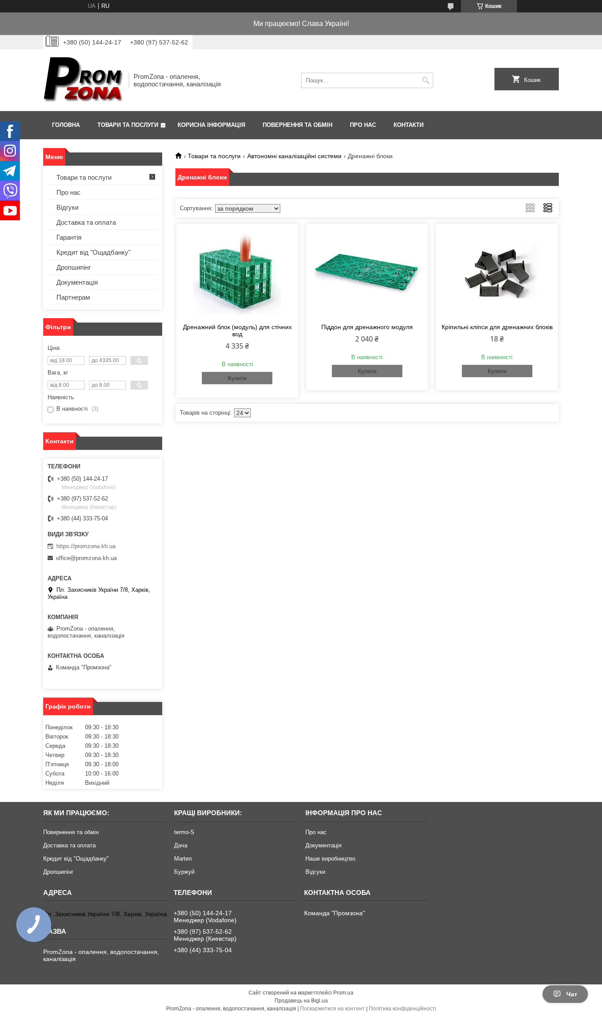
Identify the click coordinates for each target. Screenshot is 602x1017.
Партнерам (73, 297)
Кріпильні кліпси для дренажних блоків (497, 326)
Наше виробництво (330, 858)
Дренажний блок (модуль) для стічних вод (237, 330)
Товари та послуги (127, 125)
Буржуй (184, 872)
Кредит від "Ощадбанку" (93, 252)
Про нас (363, 125)
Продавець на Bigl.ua (301, 1001)
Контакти (409, 125)
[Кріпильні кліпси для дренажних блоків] (497, 272)
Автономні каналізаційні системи (294, 156)
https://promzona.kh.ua (85, 546)
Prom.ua (343, 993)
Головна (66, 125)
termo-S (184, 832)
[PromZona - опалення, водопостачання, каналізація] (83, 80)
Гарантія (69, 237)
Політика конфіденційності (402, 1009)
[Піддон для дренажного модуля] (367, 272)
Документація (77, 282)
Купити (237, 378)
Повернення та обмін (297, 125)
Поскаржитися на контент (332, 1009)
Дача (180, 845)
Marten (183, 858)
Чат (571, 994)
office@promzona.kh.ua (86, 558)
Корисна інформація (211, 125)
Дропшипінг (73, 267)
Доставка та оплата (86, 222)
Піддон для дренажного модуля (367, 326)
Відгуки (67, 207)
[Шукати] (425, 80)
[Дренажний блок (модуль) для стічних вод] (237, 272)
